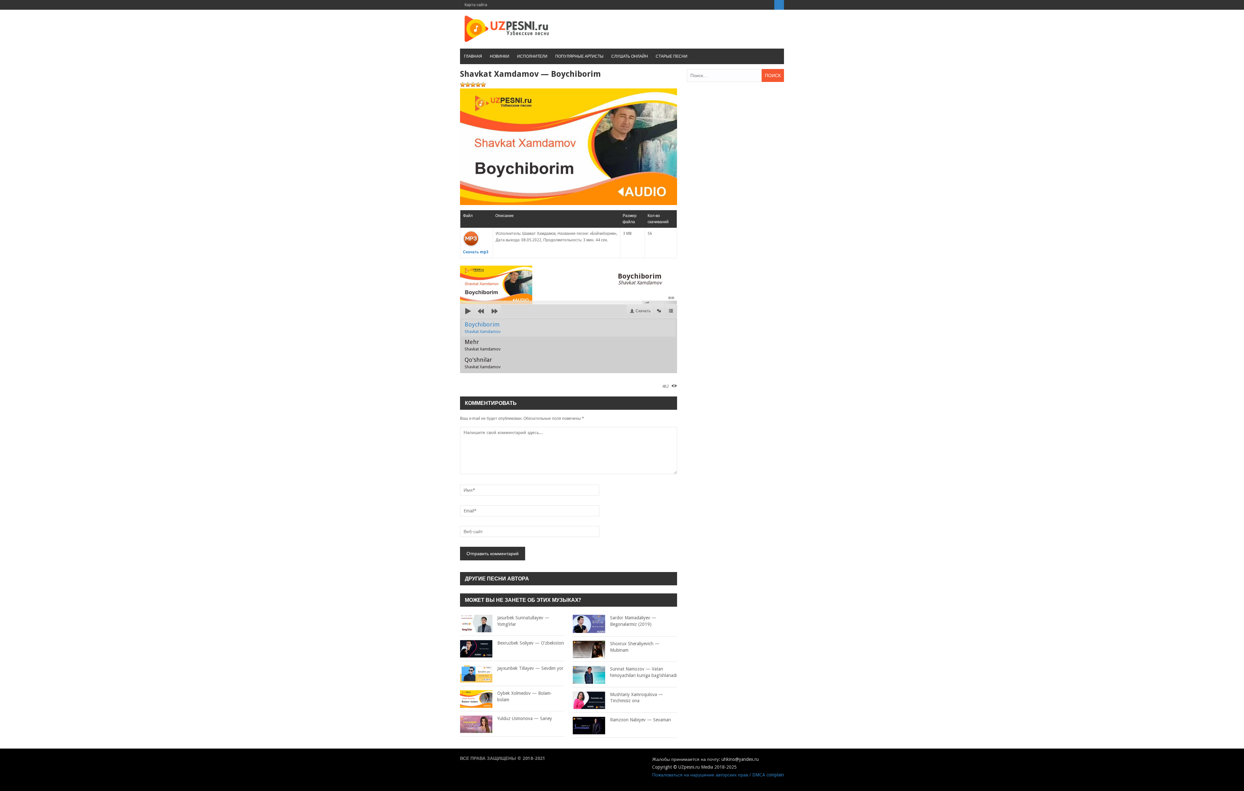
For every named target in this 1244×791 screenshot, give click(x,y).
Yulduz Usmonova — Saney (524, 718)
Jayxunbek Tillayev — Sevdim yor (530, 668)
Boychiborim (483, 327)
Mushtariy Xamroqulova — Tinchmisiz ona (636, 698)
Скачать (643, 311)
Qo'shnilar (483, 362)
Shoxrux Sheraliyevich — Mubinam (635, 647)
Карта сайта (476, 5)
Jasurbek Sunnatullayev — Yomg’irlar (523, 621)
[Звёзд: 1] (462, 84)
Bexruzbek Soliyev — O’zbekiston (530, 643)
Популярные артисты (579, 56)
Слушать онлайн (629, 56)
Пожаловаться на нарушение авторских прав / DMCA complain (718, 774)
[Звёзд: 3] (473, 84)
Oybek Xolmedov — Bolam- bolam (524, 696)
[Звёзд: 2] (467, 84)
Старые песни (671, 56)
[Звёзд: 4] (478, 84)
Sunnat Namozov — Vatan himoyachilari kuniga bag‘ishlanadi (643, 672)
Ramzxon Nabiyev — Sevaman (640, 719)
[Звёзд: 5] (483, 84)
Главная (473, 56)
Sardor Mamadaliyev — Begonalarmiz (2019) (633, 621)
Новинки (499, 56)
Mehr (483, 344)
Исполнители (532, 56)
